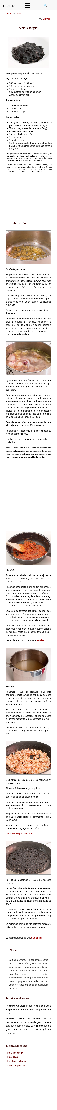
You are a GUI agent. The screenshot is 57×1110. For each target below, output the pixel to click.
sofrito (40, 640)
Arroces (20, 13)
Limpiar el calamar (16, 1061)
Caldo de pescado (16, 1065)
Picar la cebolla (15, 1053)
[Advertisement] (28, 195)
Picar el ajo (13, 1057)
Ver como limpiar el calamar (20, 833)
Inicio (9, 13)
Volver (46, 19)
